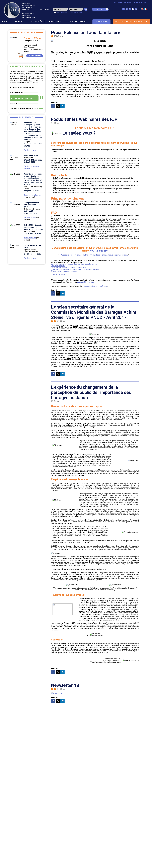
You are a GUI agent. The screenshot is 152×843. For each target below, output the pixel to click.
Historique (13, 103)
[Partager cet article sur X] (58, 106)
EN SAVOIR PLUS (35, 56)
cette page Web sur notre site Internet (95, 286)
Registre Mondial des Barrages (131, 21)
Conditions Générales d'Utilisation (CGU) (24, 108)
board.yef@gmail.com (85, 282)
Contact (127, 3)
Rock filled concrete (58, 266)
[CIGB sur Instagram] (123, 10)
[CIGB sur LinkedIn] (133, 10)
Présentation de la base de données (22, 87)
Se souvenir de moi (61, 12)
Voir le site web (30, 150)
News (57, 102)
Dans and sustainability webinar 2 (86, 264)
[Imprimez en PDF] (58, 36)
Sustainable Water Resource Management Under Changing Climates (75, 269)
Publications (56, 21)
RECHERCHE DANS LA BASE (22, 99)
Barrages (19, 21)
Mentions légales (139, 3)
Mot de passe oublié (76, 12)
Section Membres (79, 21)
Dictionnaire (101, 21)
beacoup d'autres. (59, 275)
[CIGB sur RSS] (136, 10)
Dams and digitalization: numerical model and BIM (68, 267)
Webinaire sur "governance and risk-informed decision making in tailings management (94, 255)
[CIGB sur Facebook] (126, 10)
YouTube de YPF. (98, 250)
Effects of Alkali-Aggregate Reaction (64, 271)
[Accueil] (145, 10)
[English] (142, 10)
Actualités (36, 21)
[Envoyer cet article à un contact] (55, 36)
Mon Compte (117, 3)
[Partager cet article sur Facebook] (53, 106)
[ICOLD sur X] (130, 10)
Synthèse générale (16, 92)
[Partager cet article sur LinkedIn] (62, 106)
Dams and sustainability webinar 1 (63, 264)
